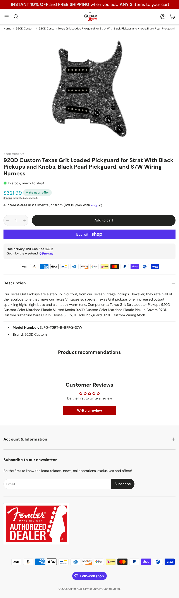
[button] (6, 17)
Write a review (89, 410)
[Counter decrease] (8, 220)
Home (7, 28)
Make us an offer (37, 192)
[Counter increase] (24, 220)
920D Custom (25, 28)
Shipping (7, 198)
